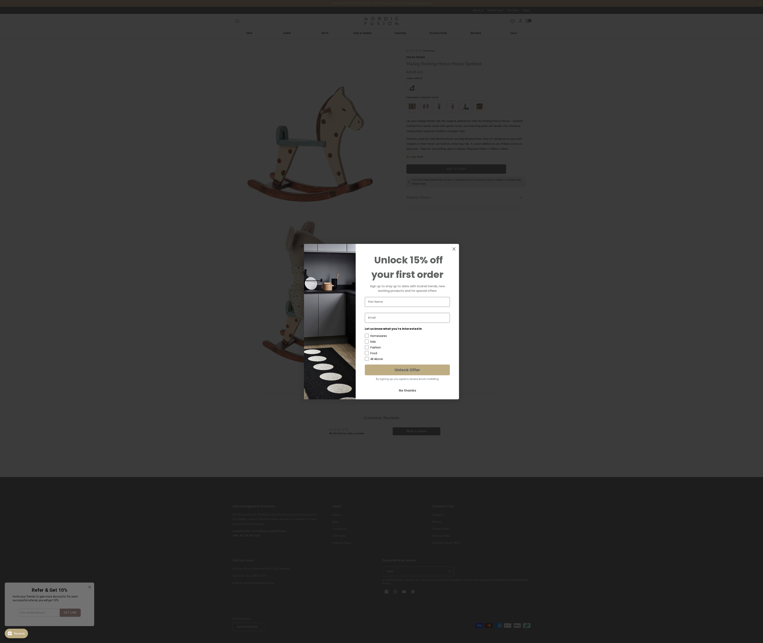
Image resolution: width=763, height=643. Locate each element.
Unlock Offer (407, 370)
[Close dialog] (453, 248)
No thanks (407, 390)
